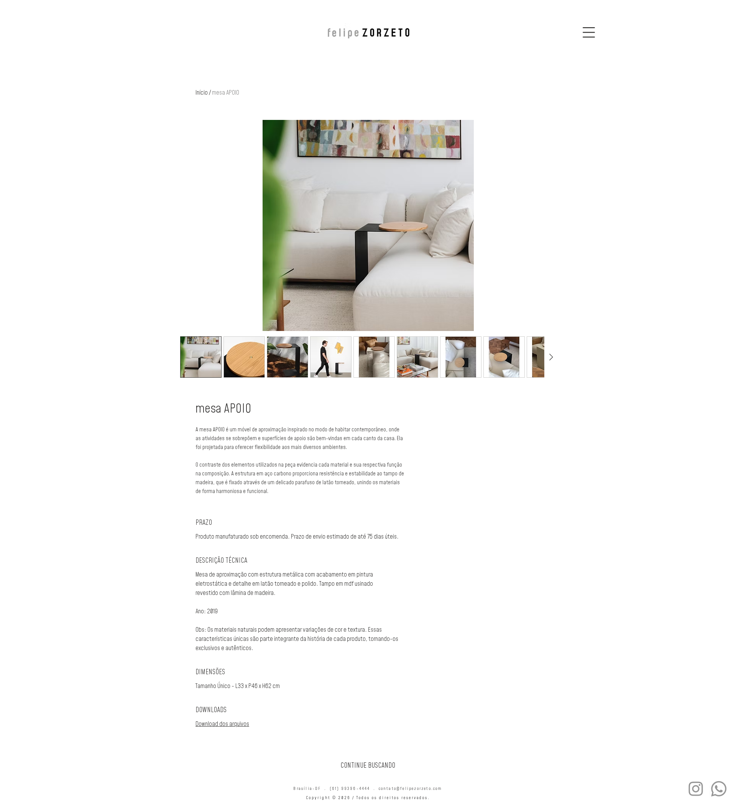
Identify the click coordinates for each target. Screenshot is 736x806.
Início (202, 92)
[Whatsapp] (718, 788)
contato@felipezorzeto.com (410, 788)
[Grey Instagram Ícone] (695, 788)
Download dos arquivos (222, 723)
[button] (589, 32)
